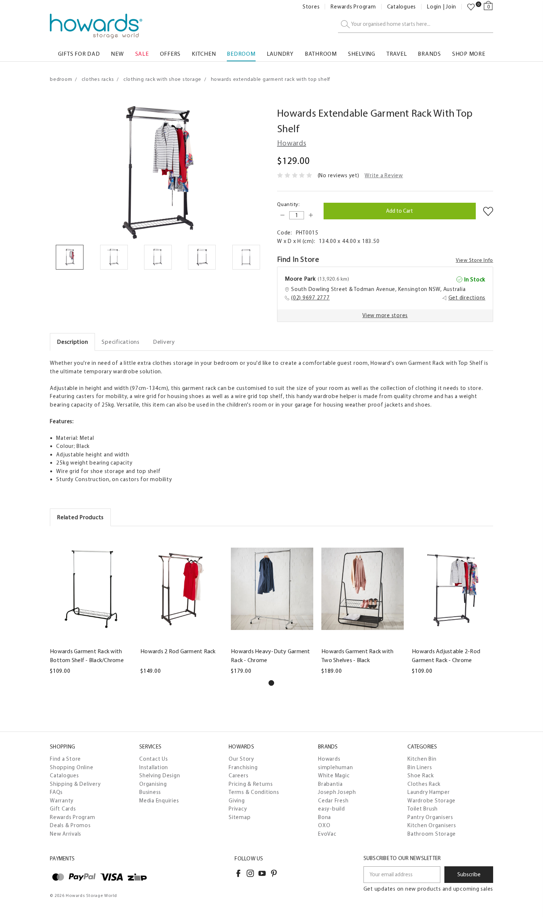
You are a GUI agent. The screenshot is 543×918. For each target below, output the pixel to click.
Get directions (467, 297)
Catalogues (401, 7)
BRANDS (429, 53)
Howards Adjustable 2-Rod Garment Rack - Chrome (446, 656)
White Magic (333, 775)
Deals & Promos (70, 825)
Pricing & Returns (251, 784)
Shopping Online (71, 767)
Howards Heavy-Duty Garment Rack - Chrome (270, 656)
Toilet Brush (422, 808)
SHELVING (361, 53)
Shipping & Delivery (75, 784)
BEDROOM (241, 53)
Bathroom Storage (431, 833)
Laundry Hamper (428, 792)
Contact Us (153, 759)
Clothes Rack (424, 784)
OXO (324, 825)
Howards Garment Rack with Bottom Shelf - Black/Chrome (87, 656)
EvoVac (327, 833)
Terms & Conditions (254, 792)
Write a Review (384, 175)
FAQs (56, 792)
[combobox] (415, 24)
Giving (237, 800)
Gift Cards (63, 808)
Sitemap (239, 817)
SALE (142, 53)
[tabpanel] (91, 605)
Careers (238, 775)
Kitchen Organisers (431, 825)
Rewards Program (353, 7)
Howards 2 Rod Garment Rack (178, 651)
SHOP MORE (468, 53)
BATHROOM (321, 53)
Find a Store (65, 759)
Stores (311, 7)
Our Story (241, 759)
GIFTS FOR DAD (79, 53)
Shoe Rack (420, 775)
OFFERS (170, 53)
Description (72, 341)
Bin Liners (419, 767)
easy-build (331, 808)
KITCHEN (204, 53)
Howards (329, 759)
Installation (153, 767)
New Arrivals (65, 833)
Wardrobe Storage (431, 800)
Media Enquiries (159, 800)
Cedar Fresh (333, 800)
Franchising (243, 767)
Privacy (238, 808)
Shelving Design (159, 775)
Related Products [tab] (80, 517)
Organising (153, 784)
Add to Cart (91, 639)
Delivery (164, 341)
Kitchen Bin (421, 759)
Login (434, 7)
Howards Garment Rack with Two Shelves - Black (357, 656)
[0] (471, 7)
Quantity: (288, 204)
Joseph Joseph (337, 792)
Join (451, 7)
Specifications (121, 341)
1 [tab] (271, 683)
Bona (324, 817)
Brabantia (330, 784)
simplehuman (335, 767)
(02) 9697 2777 (310, 297)
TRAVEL (396, 53)
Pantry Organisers (430, 817)
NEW (117, 53)
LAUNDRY (280, 53)
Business (150, 792)
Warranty (62, 800)
